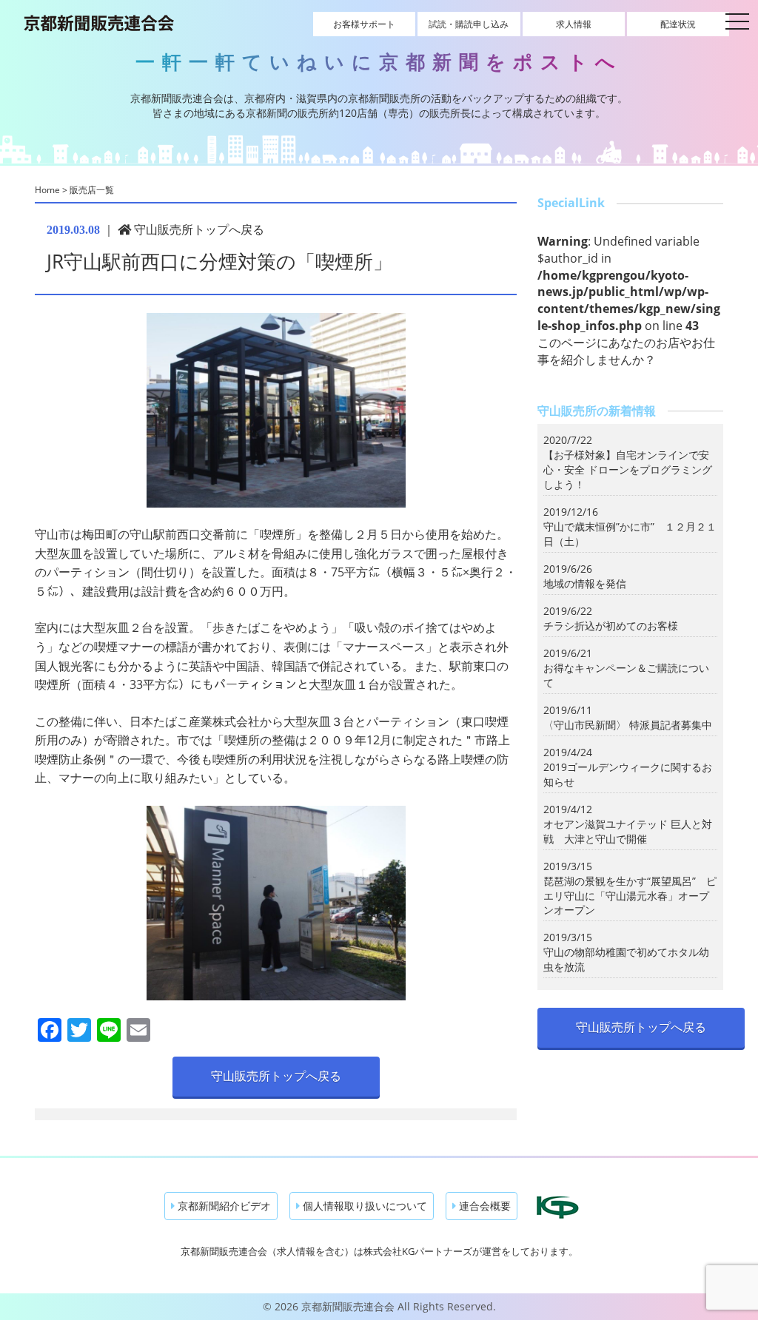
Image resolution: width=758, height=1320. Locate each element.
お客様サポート (364, 24)
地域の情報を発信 (584, 583)
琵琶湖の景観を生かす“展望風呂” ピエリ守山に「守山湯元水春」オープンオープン (630, 895)
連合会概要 (483, 1206)
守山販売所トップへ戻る (197, 229)
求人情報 (573, 24)
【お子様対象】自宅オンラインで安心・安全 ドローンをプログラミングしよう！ (627, 469)
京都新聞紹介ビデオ (223, 1206)
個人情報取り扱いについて (363, 1206)
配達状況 (678, 24)
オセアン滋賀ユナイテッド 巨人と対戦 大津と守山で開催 (627, 831)
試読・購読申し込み (469, 24)
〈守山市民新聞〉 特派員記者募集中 (627, 725)
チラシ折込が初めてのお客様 (610, 626)
